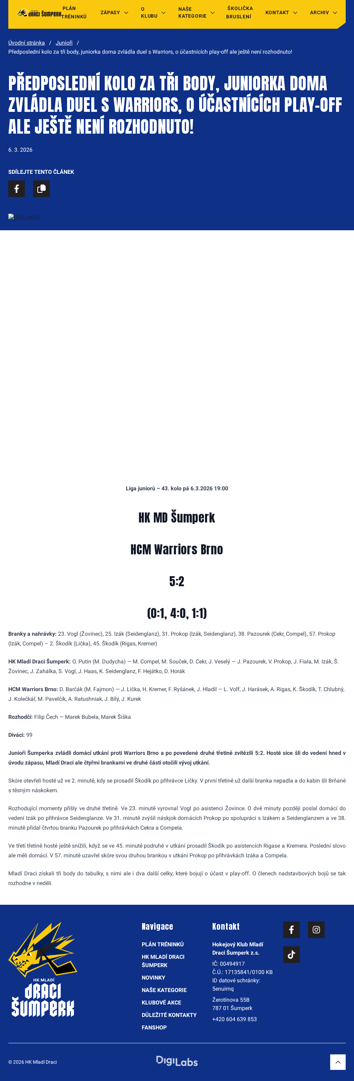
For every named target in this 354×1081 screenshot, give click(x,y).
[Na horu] (338, 1062)
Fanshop (154, 1027)
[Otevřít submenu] (126, 12)
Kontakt (278, 12)
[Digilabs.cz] (177, 1061)
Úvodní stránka (26, 42)
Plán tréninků (74, 12)
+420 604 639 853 (234, 1019)
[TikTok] (291, 954)
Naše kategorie (192, 12)
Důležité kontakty (169, 1015)
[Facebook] (291, 929)
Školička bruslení (239, 12)
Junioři (64, 42)
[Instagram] (316, 929)
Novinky (153, 977)
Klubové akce (161, 1002)
